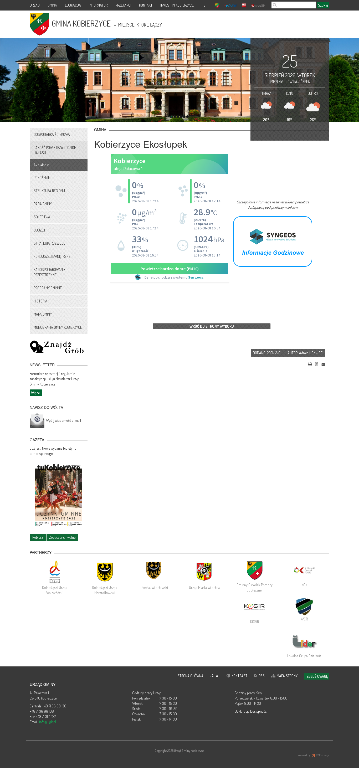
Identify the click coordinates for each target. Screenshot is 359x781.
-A (212, 676)
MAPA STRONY (287, 676)
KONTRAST (239, 676)
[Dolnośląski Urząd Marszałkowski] (105, 572)
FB (204, 5)
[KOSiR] (254, 607)
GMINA (52, 5)
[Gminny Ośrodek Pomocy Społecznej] (254, 570)
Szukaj (323, 5)
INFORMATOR (98, 5)
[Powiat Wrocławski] (155, 572)
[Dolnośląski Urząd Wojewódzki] (55, 572)
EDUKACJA (73, 5)
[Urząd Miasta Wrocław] (204, 572)
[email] (323, 363)
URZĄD (35, 5)
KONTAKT (145, 5)
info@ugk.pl (47, 722)
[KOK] (304, 570)
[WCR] (304, 605)
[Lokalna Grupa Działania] (304, 641)
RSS (262, 676)
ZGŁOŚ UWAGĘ (317, 676)
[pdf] (317, 363)
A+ (218, 676)
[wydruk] (310, 363)
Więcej (35, 392)
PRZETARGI (123, 5)
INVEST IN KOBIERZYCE (177, 5)
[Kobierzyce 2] (273, 241)
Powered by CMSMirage (313, 755)
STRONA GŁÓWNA (190, 676)
